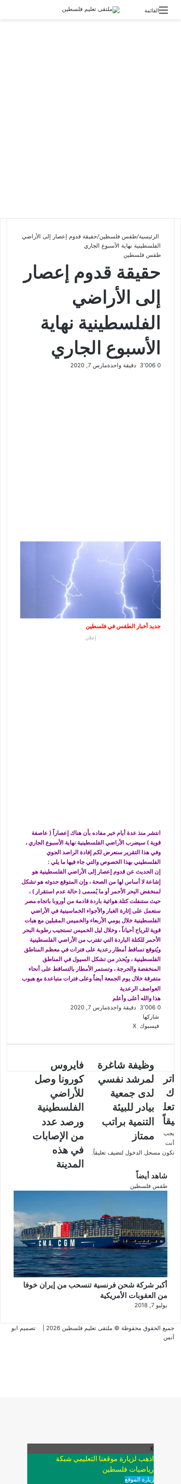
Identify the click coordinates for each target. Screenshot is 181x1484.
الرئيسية (150, 236)
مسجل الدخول (142, 1152)
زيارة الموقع (139, 1479)
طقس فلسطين (118, 236)
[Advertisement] (90, 118)
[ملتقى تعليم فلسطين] (90, 9)
